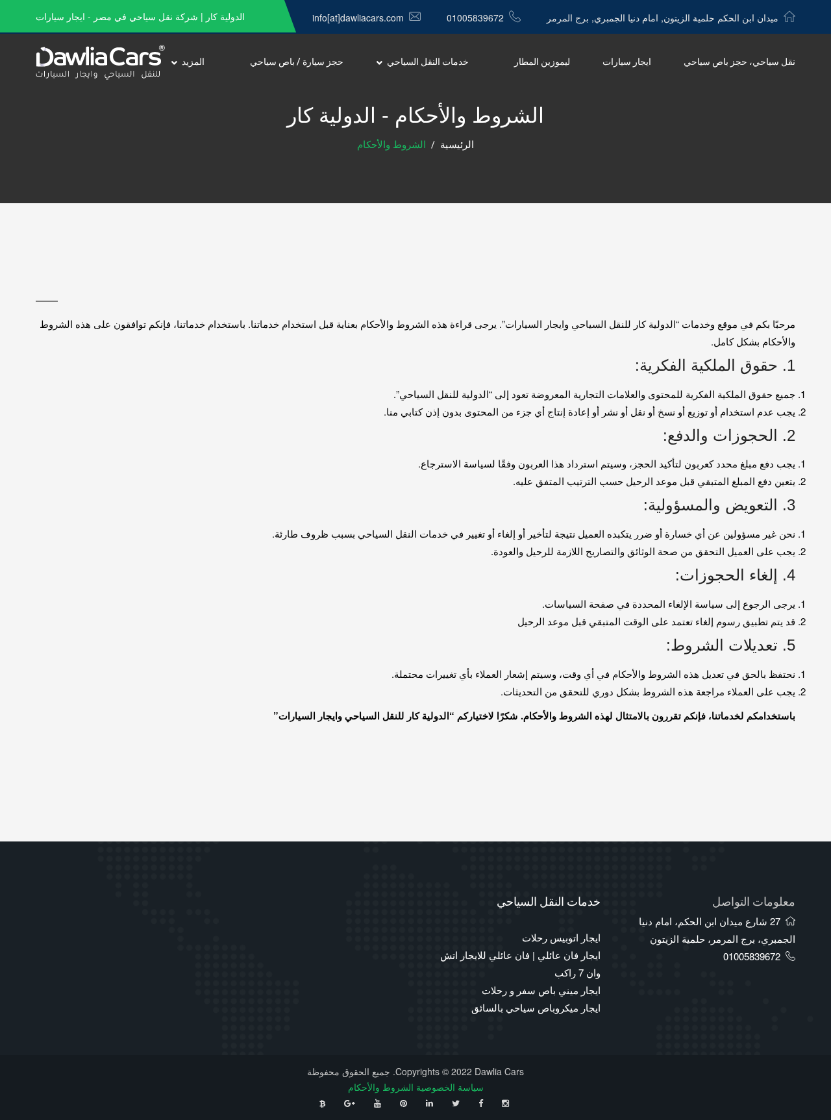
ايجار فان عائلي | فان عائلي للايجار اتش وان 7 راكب (520, 963)
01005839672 (475, 17)
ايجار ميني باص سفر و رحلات (541, 990)
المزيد (193, 62)
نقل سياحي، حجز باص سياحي (739, 62)
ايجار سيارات (626, 62)
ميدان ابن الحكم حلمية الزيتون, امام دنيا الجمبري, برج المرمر (662, 17)
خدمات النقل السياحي (428, 62)
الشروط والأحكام (381, 1086)
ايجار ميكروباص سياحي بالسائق (536, 1007)
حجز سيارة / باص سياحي (296, 62)
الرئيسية (457, 145)
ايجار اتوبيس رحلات (561, 937)
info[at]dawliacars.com (358, 17)
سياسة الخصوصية (450, 1086)
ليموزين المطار (542, 62)
